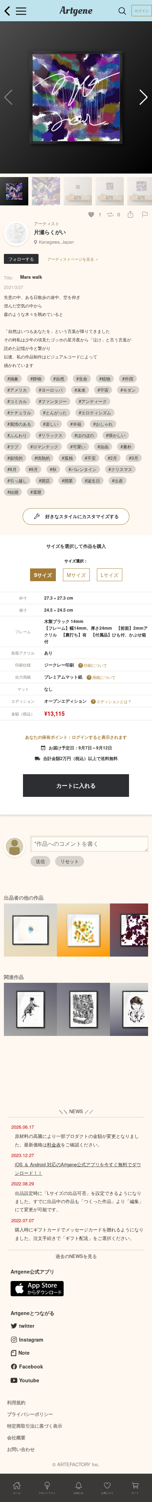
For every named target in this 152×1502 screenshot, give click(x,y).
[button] (143, 97)
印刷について (95, 665)
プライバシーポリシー (30, 1414)
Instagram (31, 1339)
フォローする (21, 259)
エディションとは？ (114, 701)
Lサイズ (109, 574)
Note (24, 1352)
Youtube (29, 1380)
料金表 (54, 1144)
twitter (26, 1325)
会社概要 (16, 1437)
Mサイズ (76, 574)
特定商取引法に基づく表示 (34, 1425)
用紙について (104, 677)
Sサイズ (43, 574)
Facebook (31, 1366)
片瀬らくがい (50, 232)
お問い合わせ (21, 1449)
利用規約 (16, 1402)
